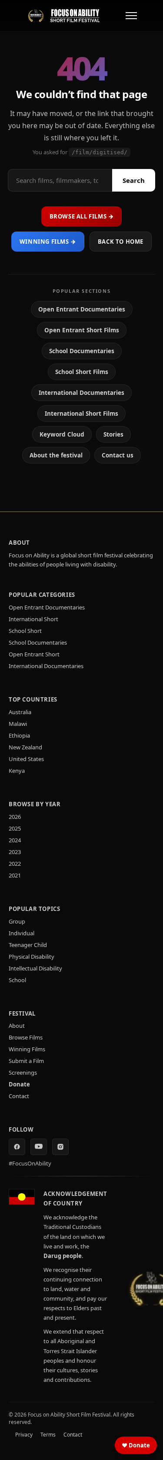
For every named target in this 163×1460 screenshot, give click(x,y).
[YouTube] (38, 1147)
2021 (15, 875)
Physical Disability (31, 956)
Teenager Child (28, 945)
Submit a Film (26, 1061)
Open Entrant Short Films (81, 330)
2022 (15, 863)
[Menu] (131, 15)
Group (17, 921)
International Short (33, 619)
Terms (48, 1434)
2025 (15, 828)
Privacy (24, 1434)
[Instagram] (60, 1147)
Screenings (23, 1072)
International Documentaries (81, 393)
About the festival (56, 455)
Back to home (120, 241)
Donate (19, 1084)
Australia (20, 712)
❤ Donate (136, 1445)
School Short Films (81, 372)
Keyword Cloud (62, 434)
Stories (113, 434)
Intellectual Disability (35, 968)
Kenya (17, 771)
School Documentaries (81, 351)
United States (26, 759)
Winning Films (27, 1049)
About (17, 1026)
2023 (15, 852)
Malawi (18, 724)
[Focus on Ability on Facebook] (17, 1147)
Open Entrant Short (34, 654)
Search (134, 180)
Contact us (117, 455)
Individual (21, 933)
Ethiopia (19, 735)
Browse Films (26, 1037)
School (17, 980)
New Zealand (25, 747)
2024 (15, 840)
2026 (15, 817)
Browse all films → (82, 216)
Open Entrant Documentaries (81, 309)
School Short (25, 631)
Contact (19, 1096)
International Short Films (81, 413)
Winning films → (48, 241)
